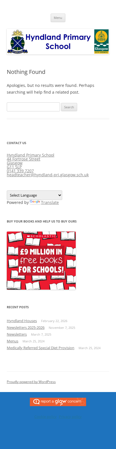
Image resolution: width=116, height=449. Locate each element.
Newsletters (17, 334)
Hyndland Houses (22, 320)
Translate (50, 202)
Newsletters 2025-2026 (25, 327)
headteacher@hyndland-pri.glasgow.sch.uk (48, 174)
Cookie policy (45, 416)
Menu (58, 18)
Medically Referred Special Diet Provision (40, 347)
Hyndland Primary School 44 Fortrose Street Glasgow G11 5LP (30, 161)
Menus (12, 341)
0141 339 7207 (20, 170)
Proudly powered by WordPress (31, 381)
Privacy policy (70, 416)
